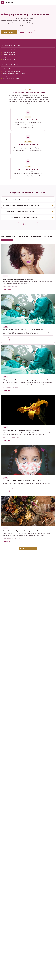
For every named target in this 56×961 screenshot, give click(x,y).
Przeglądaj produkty (8, 32)
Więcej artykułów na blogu (27, 224)
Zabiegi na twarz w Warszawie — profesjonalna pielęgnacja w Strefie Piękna (26, 380)
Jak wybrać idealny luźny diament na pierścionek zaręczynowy (22, 430)
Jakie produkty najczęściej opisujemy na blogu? (16, 199)
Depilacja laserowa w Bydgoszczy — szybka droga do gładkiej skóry (23, 329)
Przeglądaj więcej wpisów (27, 548)
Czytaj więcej (6, 289)
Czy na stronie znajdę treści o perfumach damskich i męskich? (21, 205)
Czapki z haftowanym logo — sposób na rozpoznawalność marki (22, 531)
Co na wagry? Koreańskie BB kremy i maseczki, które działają (22, 480)
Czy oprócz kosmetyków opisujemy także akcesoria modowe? (21, 217)
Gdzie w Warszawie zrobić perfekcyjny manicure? (18, 279)
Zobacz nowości (6, 240)
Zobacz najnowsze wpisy (26, 32)
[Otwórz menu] (53, 2)
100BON (5, 276)
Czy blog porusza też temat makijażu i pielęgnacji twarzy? (19, 211)
